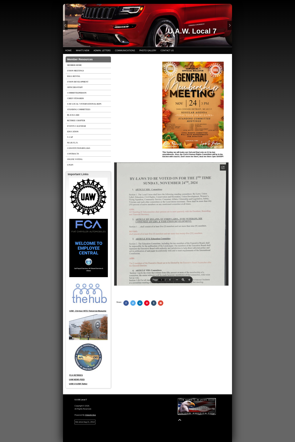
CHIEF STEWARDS (75, 98)
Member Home (74, 65)
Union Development (77, 82)
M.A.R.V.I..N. (72, 143)
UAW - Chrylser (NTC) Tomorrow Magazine (87, 311)
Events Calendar (76, 126)
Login (70, 165)
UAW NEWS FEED (77, 379)
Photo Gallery (147, 50)
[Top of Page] (180, 420)
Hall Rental (73, 76)
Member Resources (80, 59)
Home (68, 50)
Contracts (73, 154)
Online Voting (75, 159)
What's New (82, 50)
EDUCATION (73, 132)
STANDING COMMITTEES (78, 109)
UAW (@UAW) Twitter (78, 384)
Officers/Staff (75, 87)
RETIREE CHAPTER (76, 120)
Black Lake (73, 115)
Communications (125, 50)
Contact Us (167, 50)
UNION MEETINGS (75, 71)
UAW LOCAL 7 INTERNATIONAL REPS (84, 104)
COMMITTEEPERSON (77, 93)
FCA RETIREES (76, 375)
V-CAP (70, 137)
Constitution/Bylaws (78, 148)
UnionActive (90, 415)
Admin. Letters (102, 50)
